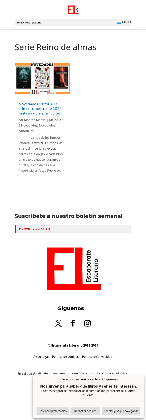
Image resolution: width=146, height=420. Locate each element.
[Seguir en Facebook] (73, 323)
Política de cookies (65, 357)
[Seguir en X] (58, 323)
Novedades (29, 125)
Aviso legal (41, 357)
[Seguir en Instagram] (87, 323)
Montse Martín (35, 120)
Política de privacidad (97, 357)
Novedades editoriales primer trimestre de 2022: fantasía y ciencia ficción (40, 108)
